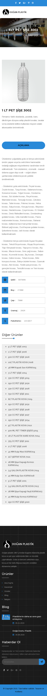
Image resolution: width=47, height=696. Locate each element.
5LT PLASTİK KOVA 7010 (20, 425)
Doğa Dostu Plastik (22, 631)
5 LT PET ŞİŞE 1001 (17, 481)
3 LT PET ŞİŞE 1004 (17, 373)
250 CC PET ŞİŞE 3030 (18, 383)
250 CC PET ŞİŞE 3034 (18, 420)
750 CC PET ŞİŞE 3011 (18, 394)
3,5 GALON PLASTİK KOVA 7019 (23, 470)
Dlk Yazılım (27, 692)
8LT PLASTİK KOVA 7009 (20, 399)
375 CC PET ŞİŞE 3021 (18, 441)
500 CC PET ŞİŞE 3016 (18, 357)
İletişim (7, 599)
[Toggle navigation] (43, 12)
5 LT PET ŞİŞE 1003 (17, 346)
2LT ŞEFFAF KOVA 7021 (19, 457)
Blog (6, 595)
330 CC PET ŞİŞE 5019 (18, 378)
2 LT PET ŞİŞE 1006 (17, 446)
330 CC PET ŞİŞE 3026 (18, 388)
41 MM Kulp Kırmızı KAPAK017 (22, 497)
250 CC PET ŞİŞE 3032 (18, 404)
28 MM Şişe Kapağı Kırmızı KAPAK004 (21, 463)
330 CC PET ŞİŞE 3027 (18, 415)
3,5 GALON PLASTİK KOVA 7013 (23, 486)
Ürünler (19, 35)
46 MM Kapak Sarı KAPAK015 (22, 367)
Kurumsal (8, 587)
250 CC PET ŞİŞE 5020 (18, 502)
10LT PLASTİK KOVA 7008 (20, 362)
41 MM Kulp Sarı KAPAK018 (21, 476)
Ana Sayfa (8, 35)
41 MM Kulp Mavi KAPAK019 (21, 452)
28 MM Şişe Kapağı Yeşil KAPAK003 (25, 491)
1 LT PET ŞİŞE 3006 (17, 352)
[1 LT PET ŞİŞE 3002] (23, 81)
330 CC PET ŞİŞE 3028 (18, 409)
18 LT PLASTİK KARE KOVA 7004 (24, 436)
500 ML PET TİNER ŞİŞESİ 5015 (23, 430)
